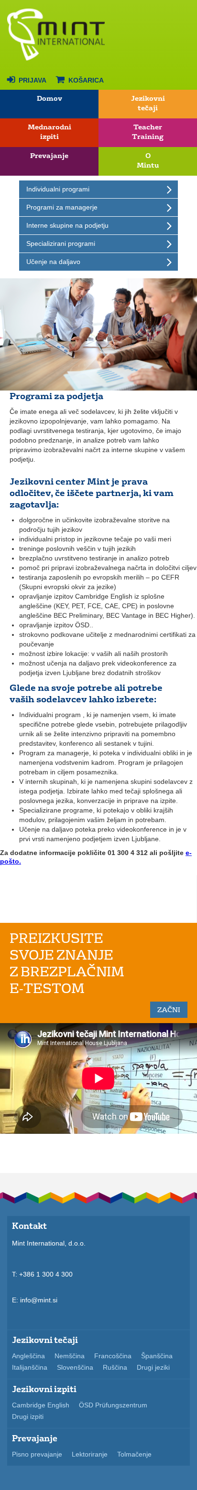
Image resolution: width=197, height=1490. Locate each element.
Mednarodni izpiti (49, 132)
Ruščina (115, 1367)
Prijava (26, 79)
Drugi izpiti (28, 1416)
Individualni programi (57, 189)
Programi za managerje (62, 207)
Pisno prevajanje (37, 1454)
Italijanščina (29, 1367)
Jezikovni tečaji (148, 103)
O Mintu (148, 160)
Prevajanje (49, 155)
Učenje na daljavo (53, 261)
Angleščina (28, 1356)
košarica (80, 79)
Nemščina (70, 1356)
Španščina (157, 1356)
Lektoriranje (90, 1454)
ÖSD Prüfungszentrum (113, 1405)
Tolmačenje (134, 1454)
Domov (49, 98)
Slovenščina (75, 1367)
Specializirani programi (60, 243)
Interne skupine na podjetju (67, 225)
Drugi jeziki (153, 1367)
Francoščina (112, 1356)
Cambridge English (40, 1405)
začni (168, 1009)
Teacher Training (148, 132)
